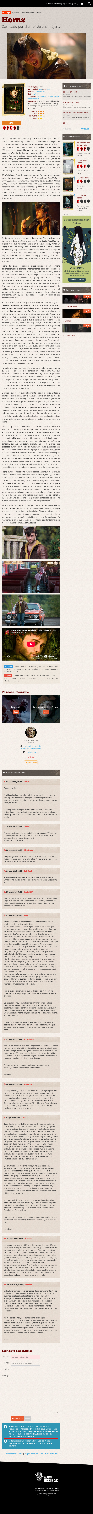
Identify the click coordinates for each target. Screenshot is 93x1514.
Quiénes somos (40, 1489)
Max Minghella (33, 99)
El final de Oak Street (82, 161)
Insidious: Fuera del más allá (83, 143)
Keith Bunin (37, 94)
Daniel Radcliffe (43, 96)
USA (40, 89)
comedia (37, 746)
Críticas (31, 757)
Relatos (52, 1490)
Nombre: (5, 1356)
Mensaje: (5, 1375)
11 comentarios (32, 752)
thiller (23, 748)
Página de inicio (18, 12)
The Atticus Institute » (49, 1453)
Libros (57, 1490)
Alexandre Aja (40, 91)
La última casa (83, 178)
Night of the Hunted (71, 102)
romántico (28, 746)
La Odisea (66, 321)
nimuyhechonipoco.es (51, 1495)
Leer (16, 712)
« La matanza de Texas (13, 1453)
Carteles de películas (42, 1490)
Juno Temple (54, 96)
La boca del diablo (81, 196)
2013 (49, 89)
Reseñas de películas (52, 1489)
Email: (6, 1363)
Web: (7, 1369)
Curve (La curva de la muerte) (75, 112)
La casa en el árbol (71, 92)
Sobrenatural (30, 12)
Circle (65, 123)
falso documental (34, 748)
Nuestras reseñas (62, 3)
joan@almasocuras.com (49, 1493)
